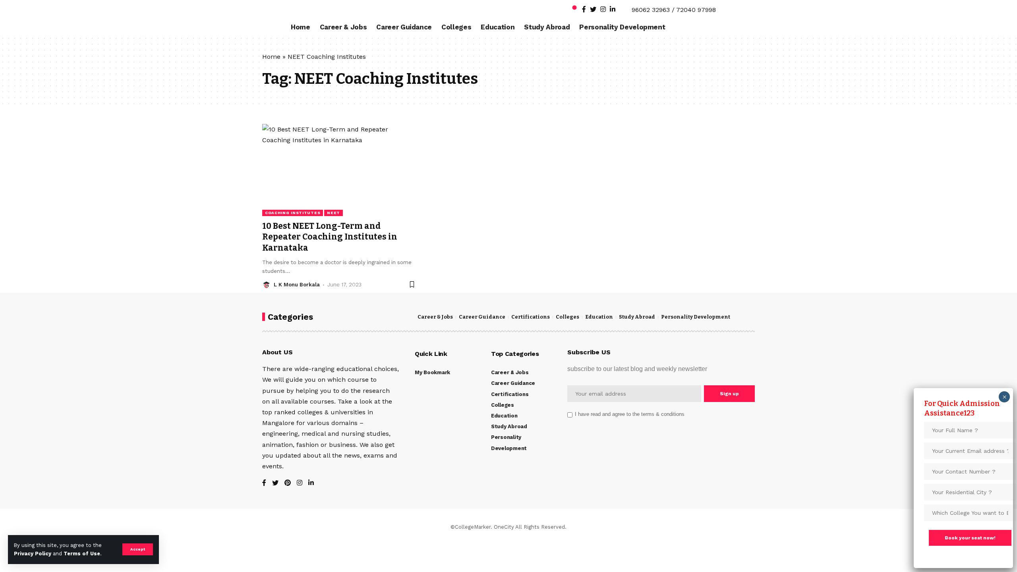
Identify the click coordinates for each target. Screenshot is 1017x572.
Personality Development (695, 317)
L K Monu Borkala (297, 285)
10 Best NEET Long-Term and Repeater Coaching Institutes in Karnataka (329, 237)
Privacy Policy (32, 554)
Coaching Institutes (292, 213)
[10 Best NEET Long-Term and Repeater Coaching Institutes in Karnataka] (339, 170)
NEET (333, 213)
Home (271, 56)
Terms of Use (82, 554)
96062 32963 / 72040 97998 (674, 10)
